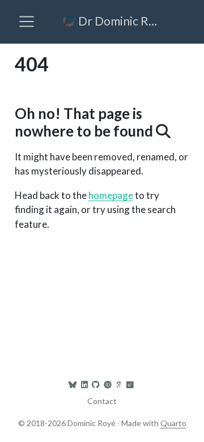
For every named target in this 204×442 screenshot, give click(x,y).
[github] (96, 384)
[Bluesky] (72, 384)
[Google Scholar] (119, 384)
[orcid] (108, 384)
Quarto (173, 423)
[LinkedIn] (84, 384)
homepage (110, 195)
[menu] (26, 21)
